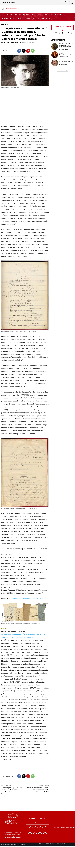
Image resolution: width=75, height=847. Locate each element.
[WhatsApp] (70, 4)
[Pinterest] (28, 51)
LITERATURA (5, 25)
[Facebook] (63, 1)
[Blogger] (68, 32)
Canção (61, 53)
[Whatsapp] (65, 32)
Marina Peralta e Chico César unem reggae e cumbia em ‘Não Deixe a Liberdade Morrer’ (65, 47)
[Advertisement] (25, 107)
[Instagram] (65, 1)
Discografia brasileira (66, 43)
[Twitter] (39, 827)
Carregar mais (62, 70)
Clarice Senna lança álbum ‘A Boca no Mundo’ (66, 55)
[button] (71, 16)
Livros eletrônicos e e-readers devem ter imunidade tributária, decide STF (37, 790)
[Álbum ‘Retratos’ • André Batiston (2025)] (54, 63)
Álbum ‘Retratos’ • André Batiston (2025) (66, 63)
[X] (72, 1)
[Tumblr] (70, 1)
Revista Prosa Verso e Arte (12, 42)
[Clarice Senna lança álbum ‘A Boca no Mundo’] (54, 54)
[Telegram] (67, 1)
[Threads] (72, 4)
